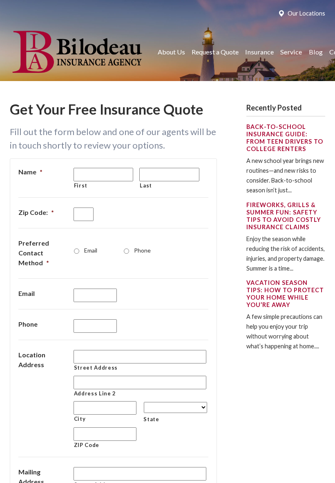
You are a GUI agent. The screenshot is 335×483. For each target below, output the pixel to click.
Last (146, 185)
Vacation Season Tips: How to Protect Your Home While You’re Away (285, 293)
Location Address (31, 359)
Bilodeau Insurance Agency (76, 51)
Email (90, 250)
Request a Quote (215, 52)
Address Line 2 (95, 393)
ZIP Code (86, 445)
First (80, 185)
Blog (316, 52)
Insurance (259, 52)
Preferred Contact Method (33, 252)
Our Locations (306, 13)
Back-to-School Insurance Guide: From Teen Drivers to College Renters (284, 137)
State (151, 419)
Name (30, 172)
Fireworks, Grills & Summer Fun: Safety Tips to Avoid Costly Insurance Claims (283, 215)
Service (291, 52)
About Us (171, 52)
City (80, 418)
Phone (142, 250)
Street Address (96, 367)
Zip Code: (36, 212)
